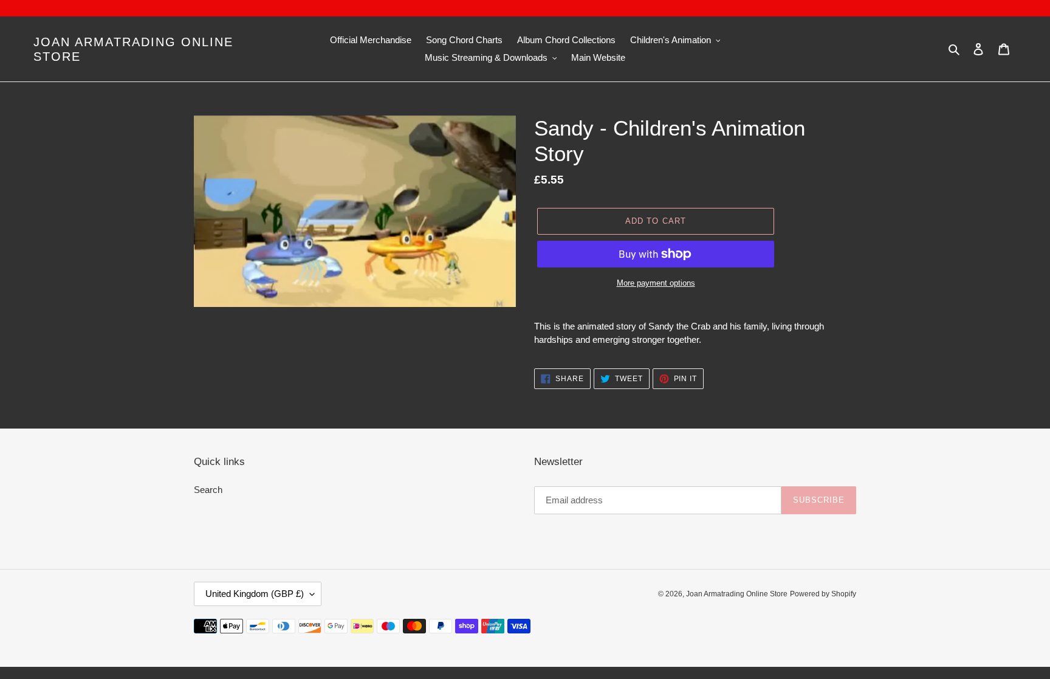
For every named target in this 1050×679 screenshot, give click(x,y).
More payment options (656, 283)
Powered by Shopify (823, 594)
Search (208, 489)
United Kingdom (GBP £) (254, 593)
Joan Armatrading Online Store (133, 49)
